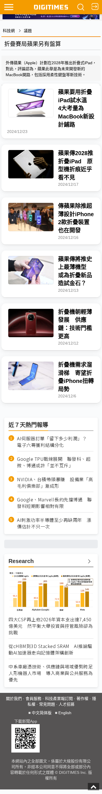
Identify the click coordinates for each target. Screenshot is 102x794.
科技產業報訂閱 (59, 698)
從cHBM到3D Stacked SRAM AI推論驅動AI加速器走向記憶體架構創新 (50, 649)
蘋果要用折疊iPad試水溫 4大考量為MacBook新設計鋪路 (76, 108)
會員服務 (33, 698)
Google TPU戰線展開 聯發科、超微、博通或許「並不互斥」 (53, 462)
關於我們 (14, 698)
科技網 (9, 30)
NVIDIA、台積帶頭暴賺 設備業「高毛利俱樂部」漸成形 (55, 482)
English (64, 712)
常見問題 (47, 704)
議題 (28, 30)
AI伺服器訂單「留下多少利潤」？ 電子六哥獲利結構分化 (54, 441)
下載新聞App (25, 721)
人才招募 (67, 704)
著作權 (82, 698)
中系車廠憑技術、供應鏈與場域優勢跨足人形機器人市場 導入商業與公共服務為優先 (50, 673)
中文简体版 (42, 712)
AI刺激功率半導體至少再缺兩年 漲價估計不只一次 (54, 523)
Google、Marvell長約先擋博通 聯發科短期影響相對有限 (54, 502)
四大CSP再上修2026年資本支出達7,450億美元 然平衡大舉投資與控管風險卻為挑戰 (50, 626)
